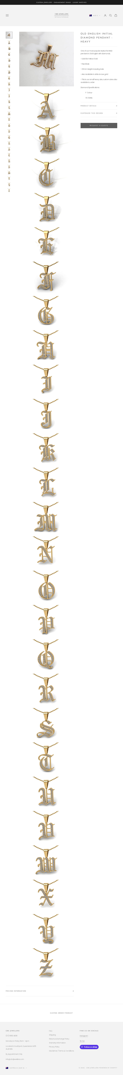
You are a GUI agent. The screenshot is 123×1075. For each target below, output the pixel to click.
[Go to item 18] (9, 137)
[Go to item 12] (9, 102)
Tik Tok (82, 1041)
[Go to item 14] (9, 113)
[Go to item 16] (9, 125)
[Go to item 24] (9, 173)
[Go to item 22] (9, 161)
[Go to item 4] (9, 54)
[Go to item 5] (9, 60)
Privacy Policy (54, 1047)
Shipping (52, 1035)
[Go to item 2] (9, 42)
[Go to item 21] (9, 155)
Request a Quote (99, 125)
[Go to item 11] (9, 96)
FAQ (50, 1031)
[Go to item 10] (9, 90)
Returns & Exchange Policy (59, 1039)
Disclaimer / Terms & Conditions (61, 1051)
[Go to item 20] (9, 149)
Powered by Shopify (108, 1068)
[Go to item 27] (9, 190)
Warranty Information (57, 1043)
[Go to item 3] (9, 48)
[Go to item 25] (9, 178)
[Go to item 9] (9, 84)
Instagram (84, 1036)
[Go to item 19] (9, 143)
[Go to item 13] (9, 107)
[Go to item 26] (9, 184)
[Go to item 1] (9, 35)
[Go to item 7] (9, 72)
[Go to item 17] (9, 131)
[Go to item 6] (9, 66)
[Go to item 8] (9, 78)
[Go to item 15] (9, 119)
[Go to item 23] (9, 167)
